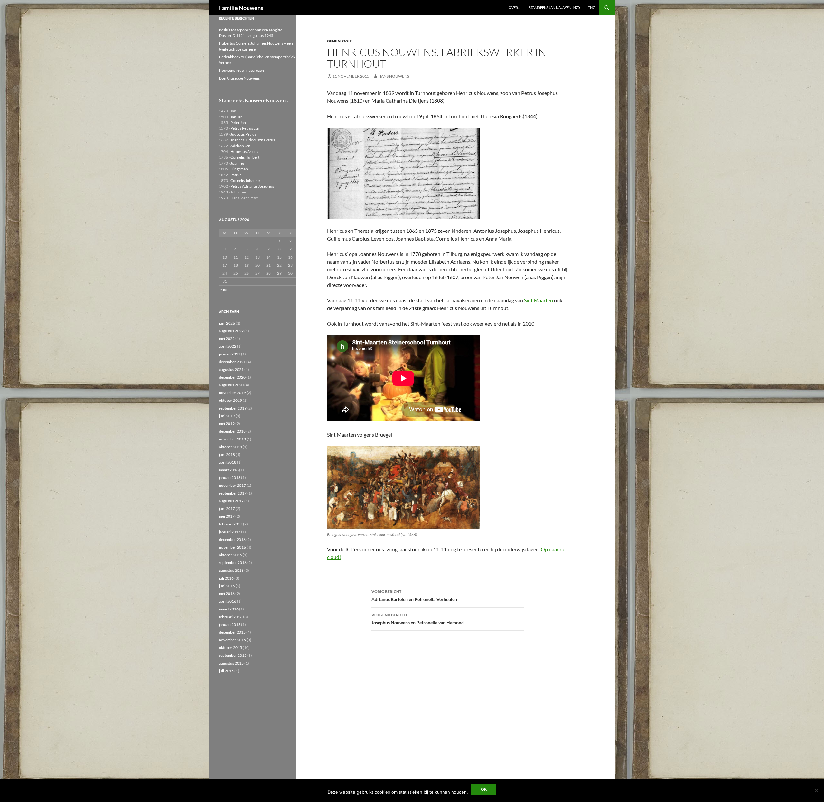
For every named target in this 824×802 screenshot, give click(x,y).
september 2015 (233, 655)
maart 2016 (229, 609)
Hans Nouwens (393, 76)
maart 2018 (229, 469)
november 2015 (232, 639)
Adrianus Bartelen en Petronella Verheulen (414, 595)
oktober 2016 (230, 554)
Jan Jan (236, 116)
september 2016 (233, 562)
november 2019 (232, 392)
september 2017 (233, 493)
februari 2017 (230, 524)
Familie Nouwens (241, 7)
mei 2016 (227, 593)
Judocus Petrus (243, 134)
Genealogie (339, 41)
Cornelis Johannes (245, 180)
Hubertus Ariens (244, 151)
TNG (591, 7)
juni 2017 (227, 508)
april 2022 (227, 346)
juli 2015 (226, 670)
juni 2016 (227, 585)
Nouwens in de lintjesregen (241, 70)
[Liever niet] (816, 790)
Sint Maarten (538, 300)
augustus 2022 (231, 330)
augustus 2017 (231, 500)
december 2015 (232, 632)
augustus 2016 (231, 570)
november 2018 (232, 439)
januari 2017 (229, 531)
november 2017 (232, 485)
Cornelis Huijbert (244, 157)
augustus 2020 (231, 384)
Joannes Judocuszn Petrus (252, 139)
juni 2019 (227, 415)
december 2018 (232, 431)
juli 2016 (226, 578)
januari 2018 (229, 477)
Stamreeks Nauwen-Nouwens (253, 100)
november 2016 (232, 547)
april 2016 (227, 601)
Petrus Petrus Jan (244, 128)
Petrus (235, 174)
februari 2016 (230, 616)
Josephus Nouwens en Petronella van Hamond (417, 618)
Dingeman (239, 168)
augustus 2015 (231, 663)
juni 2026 (227, 323)
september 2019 (233, 408)
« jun (224, 289)
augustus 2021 (231, 369)
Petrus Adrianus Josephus (252, 186)
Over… (514, 7)
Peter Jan (238, 122)
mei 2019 (227, 423)
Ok (484, 789)
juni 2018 (227, 454)
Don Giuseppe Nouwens (239, 78)
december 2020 (232, 377)
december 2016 (232, 539)
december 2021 (232, 361)
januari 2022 (229, 354)
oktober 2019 (230, 400)
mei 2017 (227, 516)
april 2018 (227, 462)
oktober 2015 (230, 647)
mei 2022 (227, 338)
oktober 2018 (230, 446)
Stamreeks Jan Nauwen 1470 (554, 7)
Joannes (237, 163)
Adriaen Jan (240, 145)
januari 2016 (229, 624)
